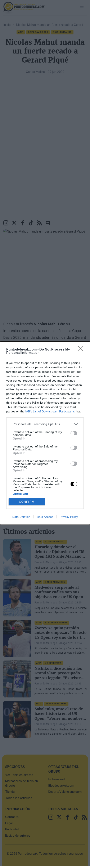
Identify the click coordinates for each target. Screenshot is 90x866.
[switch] (74, 433)
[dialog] (45, 433)
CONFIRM (27, 501)
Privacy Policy (69, 516)
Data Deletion (21, 516)
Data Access (45, 516)
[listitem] (45, 424)
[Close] (82, 350)
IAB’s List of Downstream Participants (50, 411)
